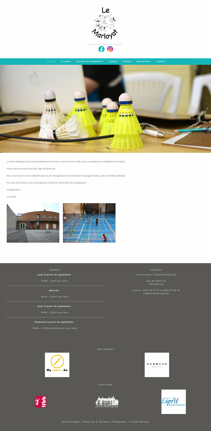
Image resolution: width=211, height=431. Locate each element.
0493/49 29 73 (151, 290)
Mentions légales (71, 421)
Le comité (66, 61)
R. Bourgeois (103, 421)
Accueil (51, 61)
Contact (161, 61)
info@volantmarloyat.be (156, 293)
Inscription (143, 61)
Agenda (113, 61)
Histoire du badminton (88, 61)
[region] (105, 109)
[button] (208, 68)
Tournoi (126, 61)
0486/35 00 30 (171, 290)
